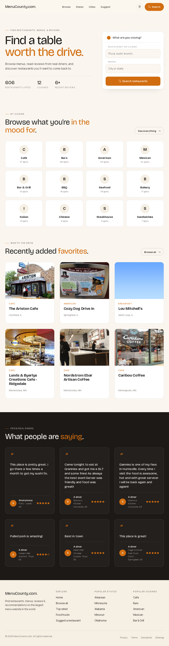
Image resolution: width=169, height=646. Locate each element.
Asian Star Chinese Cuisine (78, 553)
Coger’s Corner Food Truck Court (135, 553)
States (80, 6)
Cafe (136, 597)
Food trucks (63, 615)
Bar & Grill (138, 620)
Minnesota (101, 603)
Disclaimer (146, 637)
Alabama (100, 609)
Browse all (150, 252)
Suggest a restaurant (68, 620)
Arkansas (100, 597)
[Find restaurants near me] (139, 7)
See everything (147, 130)
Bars (135, 603)
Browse (66, 6)
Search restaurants (135, 81)
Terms (134, 637)
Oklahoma (100, 620)
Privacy (124, 637)
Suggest (105, 6)
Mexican (138, 615)
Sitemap (159, 637)
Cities (92, 6)
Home (59, 597)
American (138, 609)
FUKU (22, 503)
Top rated (62, 609)
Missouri (99, 615)
